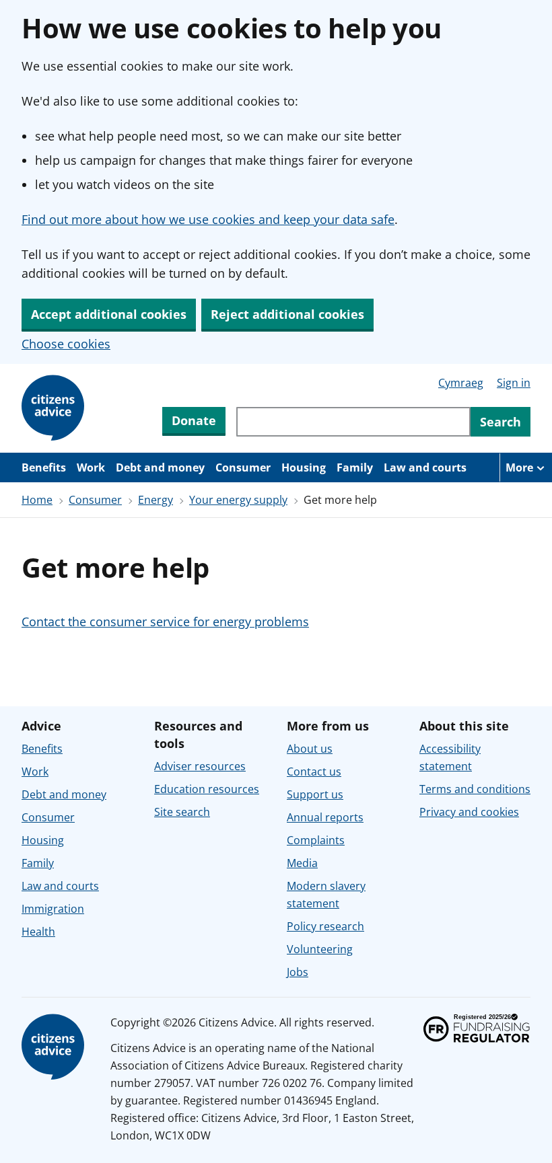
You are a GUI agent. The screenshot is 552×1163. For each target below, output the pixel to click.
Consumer (243, 467)
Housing (303, 467)
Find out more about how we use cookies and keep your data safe (208, 219)
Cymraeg (460, 382)
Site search (182, 811)
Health (38, 931)
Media (302, 863)
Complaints (316, 840)
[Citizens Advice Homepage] (55, 408)
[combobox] (353, 422)
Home (37, 499)
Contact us (314, 771)
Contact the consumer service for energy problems (165, 621)
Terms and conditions (474, 789)
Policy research (325, 926)
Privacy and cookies (469, 811)
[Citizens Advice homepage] (55, 1047)
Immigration (53, 908)
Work (91, 467)
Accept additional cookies (108, 314)
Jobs (297, 972)
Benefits (44, 467)
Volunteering (320, 949)
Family (355, 467)
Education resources (206, 789)
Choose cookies (66, 344)
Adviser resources (200, 766)
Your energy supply (238, 499)
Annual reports (325, 817)
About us (310, 748)
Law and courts (425, 467)
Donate (194, 420)
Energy (155, 499)
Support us (315, 794)
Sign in (513, 382)
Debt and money (160, 467)
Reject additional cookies (287, 314)
